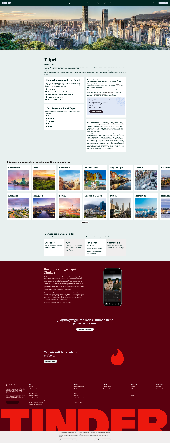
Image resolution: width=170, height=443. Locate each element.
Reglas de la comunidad (34, 398)
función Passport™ (109, 92)
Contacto (76, 395)
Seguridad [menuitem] (70, 3)
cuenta (117, 84)
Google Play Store (160, 389)
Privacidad (31, 386)
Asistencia (76, 400)
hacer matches (112, 89)
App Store (158, 386)
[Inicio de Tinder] (6, 3)
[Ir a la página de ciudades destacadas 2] (86, 222)
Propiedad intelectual (33, 395)
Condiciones (31, 391)
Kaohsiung (51, 121)
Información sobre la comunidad (36, 402)
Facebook (133, 395)
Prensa (75, 393)
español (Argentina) (13, 402)
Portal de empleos (107, 386)
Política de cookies (33, 393)
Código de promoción (79, 398)
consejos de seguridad (102, 124)
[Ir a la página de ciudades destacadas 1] (84, 222)
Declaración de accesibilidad (35, 404)
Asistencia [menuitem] (80, 3)
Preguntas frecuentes (79, 386)
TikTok (132, 389)
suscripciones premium (100, 94)
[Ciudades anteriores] (78, 222)
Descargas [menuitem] (90, 3)
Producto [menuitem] (50, 3)
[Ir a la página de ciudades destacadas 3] (87, 222)
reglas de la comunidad (117, 124)
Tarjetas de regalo (78, 402)
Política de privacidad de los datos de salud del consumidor (42, 389)
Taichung (51, 118)
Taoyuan (50, 124)
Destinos (45, 55)
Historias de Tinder (78, 391)
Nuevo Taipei (52, 116)
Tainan (50, 126)
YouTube (132, 391)
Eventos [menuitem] (112, 3)
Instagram (133, 386)
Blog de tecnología (107, 389)
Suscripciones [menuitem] (60, 3)
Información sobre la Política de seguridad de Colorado (41, 400)
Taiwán (50, 55)
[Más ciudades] (91, 222)
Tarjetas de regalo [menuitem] (101, 3)
